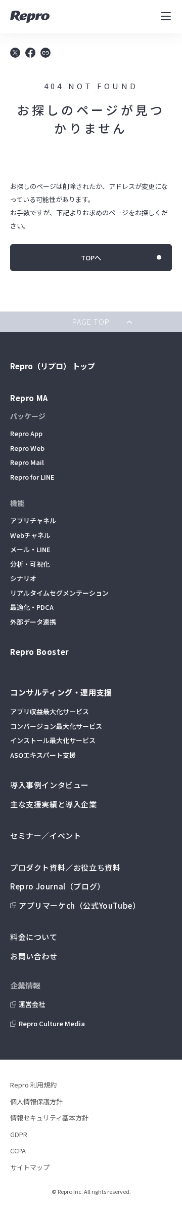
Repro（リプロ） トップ (52, 366)
